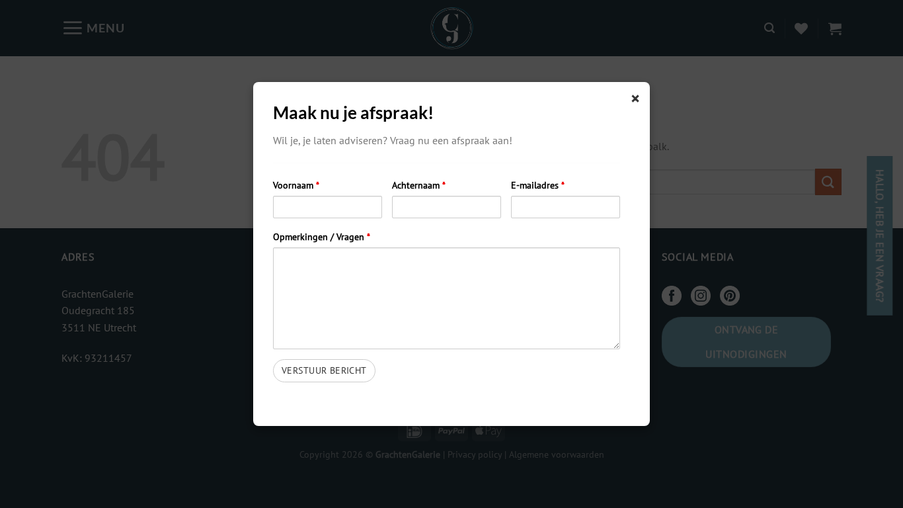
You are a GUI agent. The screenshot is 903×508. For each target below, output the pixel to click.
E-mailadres (538, 185)
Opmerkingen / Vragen (321, 236)
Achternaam (419, 185)
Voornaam (296, 185)
